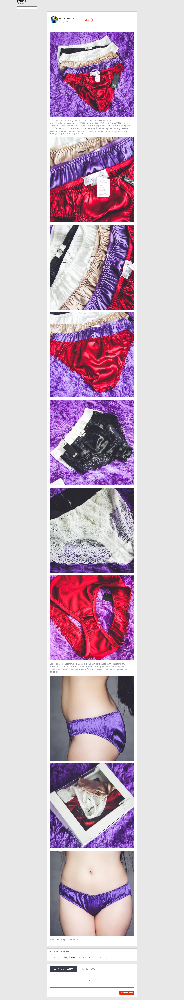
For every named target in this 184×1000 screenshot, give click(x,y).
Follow (86, 20)
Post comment (127, 993)
